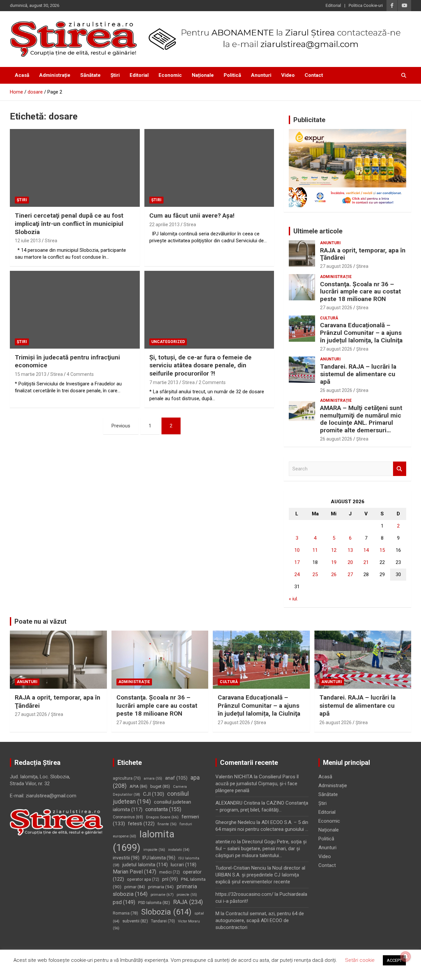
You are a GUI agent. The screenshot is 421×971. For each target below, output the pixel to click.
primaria (161, 886)
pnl (170, 879)
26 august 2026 (336, 390)
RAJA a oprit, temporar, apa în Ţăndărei (363, 254)
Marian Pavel (134, 872)
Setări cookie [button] (360, 960)
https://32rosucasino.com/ (244, 894)
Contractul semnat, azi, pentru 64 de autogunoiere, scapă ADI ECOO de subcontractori (259, 920)
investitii (126, 857)
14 (366, 550)
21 (366, 562)
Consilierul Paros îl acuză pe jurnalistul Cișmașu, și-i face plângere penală (257, 783)
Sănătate (90, 75)
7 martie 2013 (163, 382)
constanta (163, 809)
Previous (120, 426)
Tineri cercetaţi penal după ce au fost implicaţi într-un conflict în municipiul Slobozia (69, 223)
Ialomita (143, 841)
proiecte (187, 895)
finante (167, 824)
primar (134, 886)
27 (350, 574)
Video (288, 75)
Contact (314, 75)
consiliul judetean (151, 797)
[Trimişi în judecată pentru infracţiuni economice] (75, 309)
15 (382, 550)
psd (124, 902)
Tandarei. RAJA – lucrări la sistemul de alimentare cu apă (358, 374)
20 (350, 562)
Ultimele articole (317, 231)
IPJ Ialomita (158, 857)
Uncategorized (168, 341)
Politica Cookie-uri (366, 5)
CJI (153, 794)
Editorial (333, 5)
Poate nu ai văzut (40, 621)
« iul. (293, 599)
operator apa (143, 879)
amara (153, 778)
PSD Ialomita (154, 902)
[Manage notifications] (405, 956)
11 (315, 550)
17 (297, 562)
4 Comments (80, 374)
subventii (135, 920)
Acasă (22, 75)
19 (333, 562)
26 (333, 574)
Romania (125, 913)
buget (160, 786)
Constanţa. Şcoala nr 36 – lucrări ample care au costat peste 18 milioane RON (360, 291)
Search (399, 469)
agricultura (127, 778)
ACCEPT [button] (394, 960)
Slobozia (166, 912)
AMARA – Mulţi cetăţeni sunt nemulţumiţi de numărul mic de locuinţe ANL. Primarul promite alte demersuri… (361, 419)
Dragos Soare (162, 817)
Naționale (203, 75)
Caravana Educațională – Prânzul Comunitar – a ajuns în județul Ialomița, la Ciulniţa (361, 332)
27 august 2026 (336, 266)
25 (315, 574)
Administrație (54, 75)
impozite (154, 850)
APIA (138, 786)
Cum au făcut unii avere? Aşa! (192, 215)
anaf (176, 778)
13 (350, 550)
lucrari (183, 865)
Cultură (329, 318)
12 (333, 550)
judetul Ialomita (145, 865)
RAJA (188, 902)
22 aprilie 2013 (164, 224)
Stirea (51, 240)
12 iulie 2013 (28, 240)
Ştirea (362, 266)
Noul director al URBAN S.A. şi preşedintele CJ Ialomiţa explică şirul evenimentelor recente (260, 875)
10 (297, 550)
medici (169, 872)
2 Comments (212, 382)
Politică (232, 75)
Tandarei (163, 921)
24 (297, 574)
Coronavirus (128, 817)
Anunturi (261, 75)
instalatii (178, 850)
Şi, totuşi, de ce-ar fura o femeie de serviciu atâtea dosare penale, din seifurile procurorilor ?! (200, 365)
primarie (162, 894)
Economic (170, 75)
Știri (115, 75)
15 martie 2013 (30, 374)
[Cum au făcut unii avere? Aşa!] (209, 168)
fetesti (141, 824)
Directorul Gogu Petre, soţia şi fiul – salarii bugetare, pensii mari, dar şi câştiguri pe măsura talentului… (261, 848)
